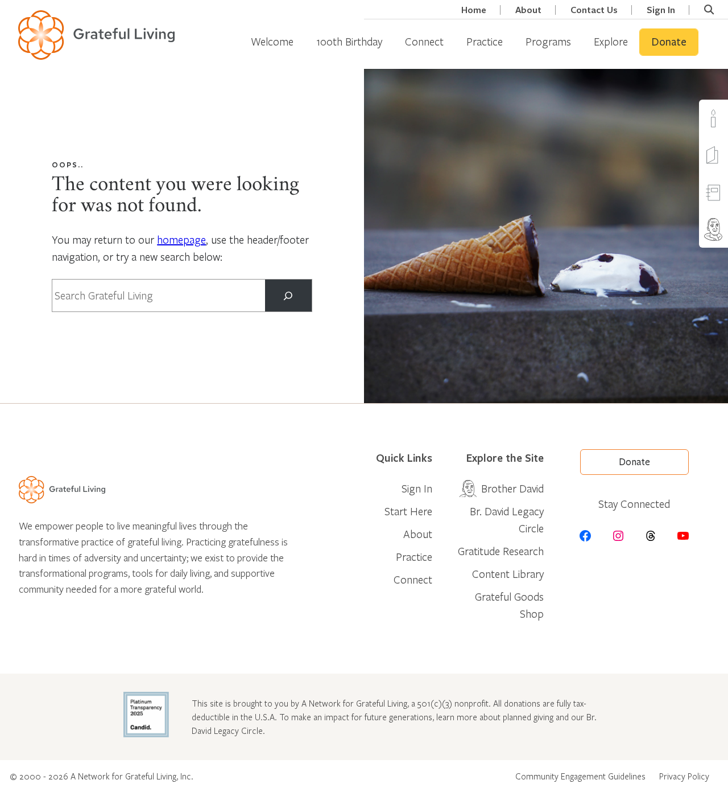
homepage (181, 239)
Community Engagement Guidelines (580, 776)
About (528, 10)
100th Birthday (349, 41)
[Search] (288, 295)
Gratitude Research (501, 551)
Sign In (661, 10)
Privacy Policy (684, 776)
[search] (708, 10)
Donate (668, 42)
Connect (424, 41)
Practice (484, 41)
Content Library (508, 574)
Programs (548, 41)
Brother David (512, 488)
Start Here (408, 511)
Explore (611, 41)
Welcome (272, 41)
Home (473, 10)
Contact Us (594, 10)
